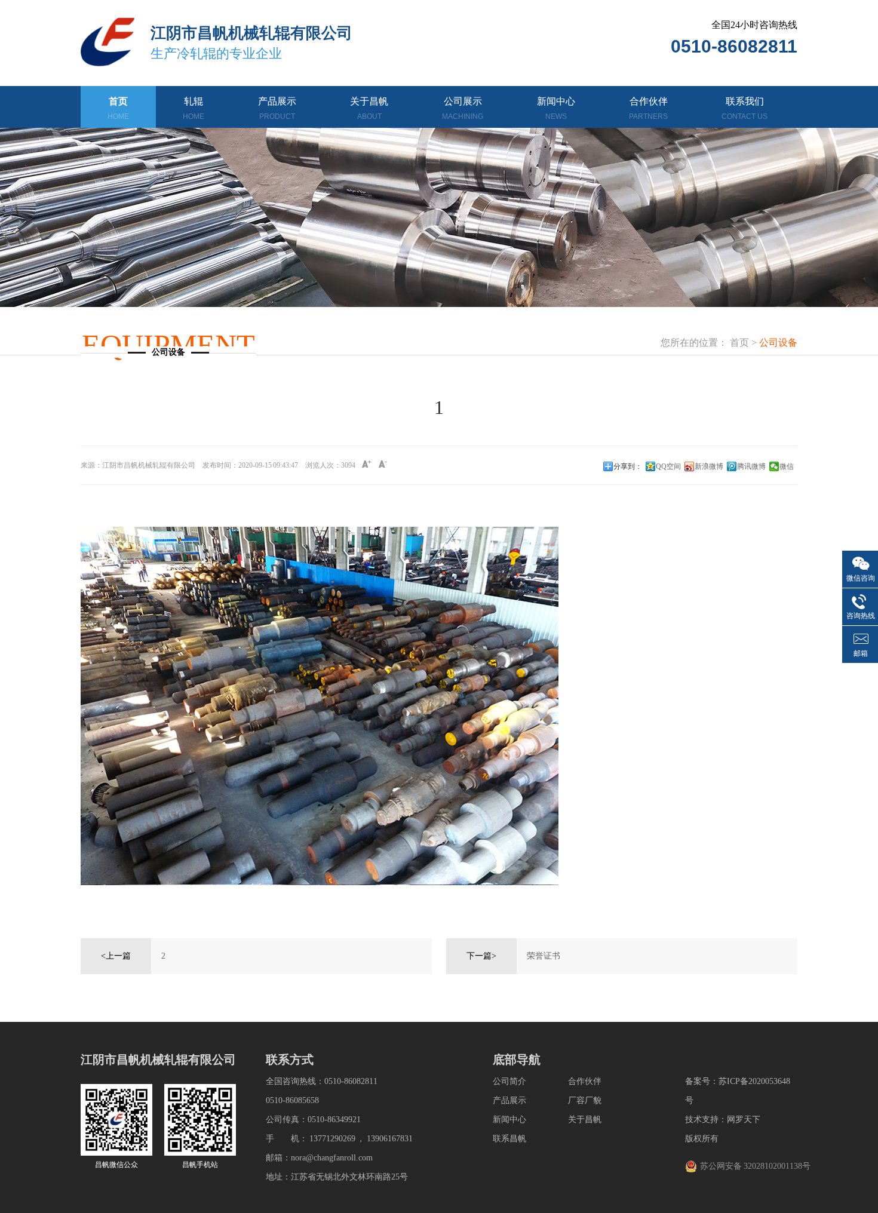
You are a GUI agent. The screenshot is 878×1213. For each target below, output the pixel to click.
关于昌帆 (369, 108)
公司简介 (509, 1081)
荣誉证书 (543, 955)
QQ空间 (668, 466)
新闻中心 (556, 108)
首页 (118, 108)
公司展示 (462, 108)
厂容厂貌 (584, 1100)
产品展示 (277, 108)
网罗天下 (743, 1119)
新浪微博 (709, 466)
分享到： (627, 466)
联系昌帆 (509, 1138)
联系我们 (745, 108)
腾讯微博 (751, 466)
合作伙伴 (648, 108)
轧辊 (193, 108)
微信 (786, 466)
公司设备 (778, 342)
